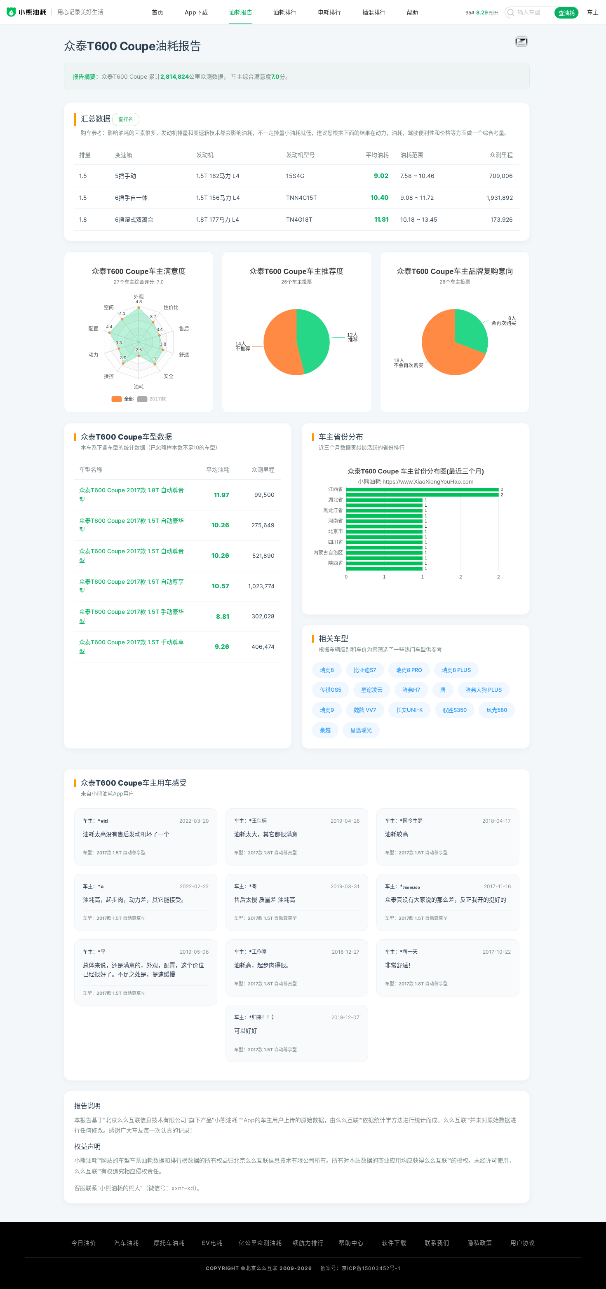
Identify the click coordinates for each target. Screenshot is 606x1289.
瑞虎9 (327, 709)
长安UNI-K (409, 709)
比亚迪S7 (365, 670)
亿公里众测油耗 (260, 1242)
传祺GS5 (330, 689)
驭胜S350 (455, 709)
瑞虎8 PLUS (456, 670)
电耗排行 (329, 12)
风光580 (496, 709)
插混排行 (373, 12)
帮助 (412, 12)
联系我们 (437, 1242)
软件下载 (394, 1242)
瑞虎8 (327, 670)
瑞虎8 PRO (409, 670)
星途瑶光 (361, 730)
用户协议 (522, 1242)
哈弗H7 (411, 689)
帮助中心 (351, 1242)
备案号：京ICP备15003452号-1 (360, 1268)
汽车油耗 (126, 1242)
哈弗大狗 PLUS (483, 689)
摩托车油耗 (169, 1242)
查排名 (125, 119)
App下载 (196, 12)
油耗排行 (284, 12)
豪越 (325, 730)
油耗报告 (240, 12)
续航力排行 (308, 1242)
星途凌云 (372, 689)
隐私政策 (479, 1242)
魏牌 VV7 (365, 709)
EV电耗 (212, 1242)
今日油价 (83, 1242)
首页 (157, 12)
